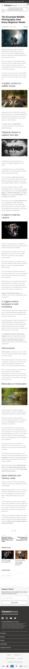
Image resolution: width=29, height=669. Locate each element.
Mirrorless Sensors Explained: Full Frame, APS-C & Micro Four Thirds (8, 538)
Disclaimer (20, 658)
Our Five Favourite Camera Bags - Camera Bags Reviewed (20, 563)
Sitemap (9, 654)
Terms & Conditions (10, 658)
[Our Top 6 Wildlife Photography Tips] (8, 555)
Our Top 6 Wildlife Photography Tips (6, 561)
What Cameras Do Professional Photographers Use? (21, 538)
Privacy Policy (17, 654)
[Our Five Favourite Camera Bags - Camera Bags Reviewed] (21, 555)
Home (3, 9)
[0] (26, 5)
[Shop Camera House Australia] (10, 5)
